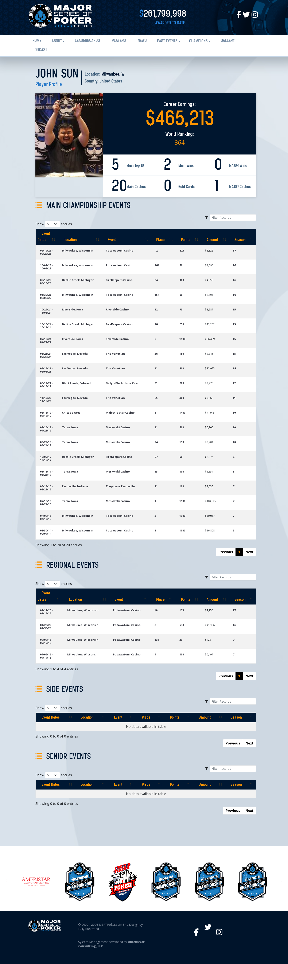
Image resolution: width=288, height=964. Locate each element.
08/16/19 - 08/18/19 (46, 414)
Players (119, 40)
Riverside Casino (117, 309)
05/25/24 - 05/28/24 (46, 355)
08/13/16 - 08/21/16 (46, 487)
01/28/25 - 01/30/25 (46, 626)
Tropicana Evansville (120, 486)
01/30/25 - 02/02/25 (46, 296)
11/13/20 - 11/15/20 (46, 399)
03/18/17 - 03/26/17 (46, 473)
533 (181, 625)
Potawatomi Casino (119, 250)
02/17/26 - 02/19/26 (46, 611)
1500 (182, 339)
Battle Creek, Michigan (78, 280)
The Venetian (115, 354)
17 (234, 250)
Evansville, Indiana (75, 486)
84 (156, 280)
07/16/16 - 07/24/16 (46, 502)
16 (234, 265)
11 (234, 398)
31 (156, 383)
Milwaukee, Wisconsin (77, 250)
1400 (182, 412)
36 (156, 354)
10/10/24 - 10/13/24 (46, 325)
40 (156, 610)
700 (181, 368)
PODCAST (39, 50)
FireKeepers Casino (119, 280)
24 (156, 442)
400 (181, 280)
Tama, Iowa (70, 427)
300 (181, 398)
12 (156, 368)
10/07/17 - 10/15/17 (46, 458)
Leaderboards (87, 40)
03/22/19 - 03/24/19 (46, 443)
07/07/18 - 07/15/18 (46, 641)
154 (157, 295)
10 (234, 412)
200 (181, 383)
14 (234, 368)
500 (181, 427)
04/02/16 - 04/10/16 (46, 517)
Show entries (53, 224)
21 (156, 486)
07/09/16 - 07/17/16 (46, 655)
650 (181, 324)
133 (181, 610)
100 (181, 486)
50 (180, 265)
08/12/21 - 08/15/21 (46, 384)
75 (180, 309)
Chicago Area (71, 412)
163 (157, 265)
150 (181, 354)
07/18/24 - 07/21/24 (46, 340)
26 (156, 324)
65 (156, 398)
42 (156, 250)
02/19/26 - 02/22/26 (46, 252)
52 (156, 309)
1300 (182, 516)
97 (156, 457)
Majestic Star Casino (120, 412)
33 (180, 640)
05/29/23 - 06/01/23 (46, 369)
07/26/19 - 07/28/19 (46, 428)
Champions (198, 41)
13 (156, 471)
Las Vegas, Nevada (75, 354)
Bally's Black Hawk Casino (123, 383)
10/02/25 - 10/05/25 (46, 266)
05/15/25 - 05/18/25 (46, 281)
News (142, 40)
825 (181, 250)
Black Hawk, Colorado (77, 383)
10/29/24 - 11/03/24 (46, 311)
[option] (36, 881)
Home (36, 40)
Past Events (167, 41)
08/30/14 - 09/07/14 (46, 532)
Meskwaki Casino (118, 427)
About (57, 41)
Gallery (228, 40)
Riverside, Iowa (72, 309)
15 (234, 309)
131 (157, 640)
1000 (182, 530)
